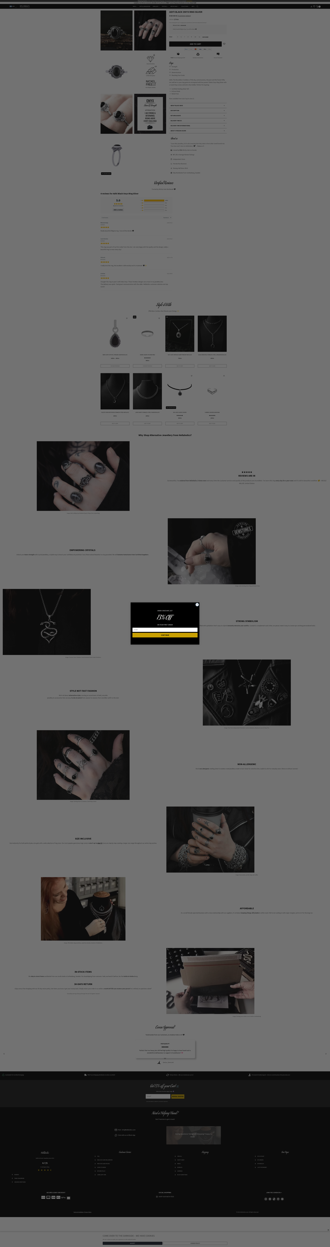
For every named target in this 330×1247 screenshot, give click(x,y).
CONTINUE (165, 635)
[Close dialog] (197, 604)
